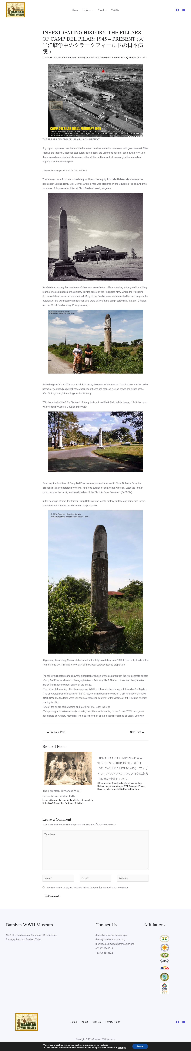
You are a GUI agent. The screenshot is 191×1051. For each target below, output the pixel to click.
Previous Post (56, 732)
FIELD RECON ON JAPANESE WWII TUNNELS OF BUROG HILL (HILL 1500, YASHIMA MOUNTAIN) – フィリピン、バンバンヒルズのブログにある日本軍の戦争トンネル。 (122, 768)
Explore (87, 10)
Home (75, 10)
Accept (140, 1046)
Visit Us (115, 10)
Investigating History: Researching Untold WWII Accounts (93, 57)
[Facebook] (177, 10)
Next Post (137, 732)
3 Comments (103, 783)
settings (122, 1047)
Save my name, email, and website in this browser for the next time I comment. (87, 887)
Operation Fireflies (120, 783)
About (101, 10)
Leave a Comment (52, 57)
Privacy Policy (112, 1022)
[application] (92, 10)
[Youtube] (183, 10)
